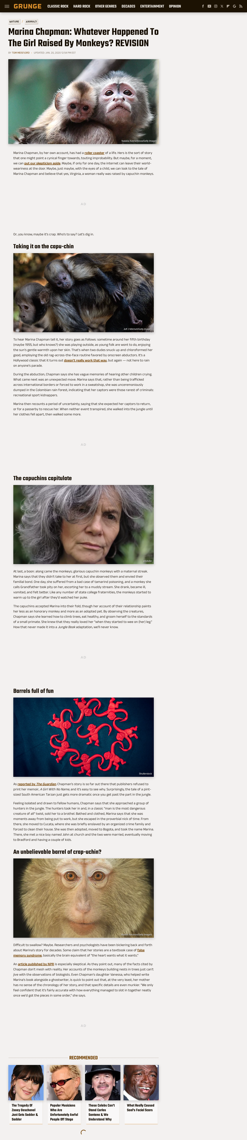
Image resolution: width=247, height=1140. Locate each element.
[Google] (234, 6)
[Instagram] (215, 6)
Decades (128, 6)
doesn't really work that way (85, 360)
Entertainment (152, 6)
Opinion (175, 6)
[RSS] (240, 6)
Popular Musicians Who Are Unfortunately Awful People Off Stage (64, 1112)
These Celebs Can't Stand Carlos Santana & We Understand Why (102, 1112)
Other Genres (106, 6)
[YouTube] (209, 6)
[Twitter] (221, 6)
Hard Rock (81, 6)
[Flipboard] (228, 6)
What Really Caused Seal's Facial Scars (140, 1107)
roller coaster (94, 153)
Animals (31, 21)
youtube (147, 561)
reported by (37, 784)
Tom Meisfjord (21, 52)
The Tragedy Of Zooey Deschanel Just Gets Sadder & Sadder (25, 1112)
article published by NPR (36, 964)
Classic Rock (57, 6)
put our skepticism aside (42, 163)
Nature (14, 21)
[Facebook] (203, 6)
